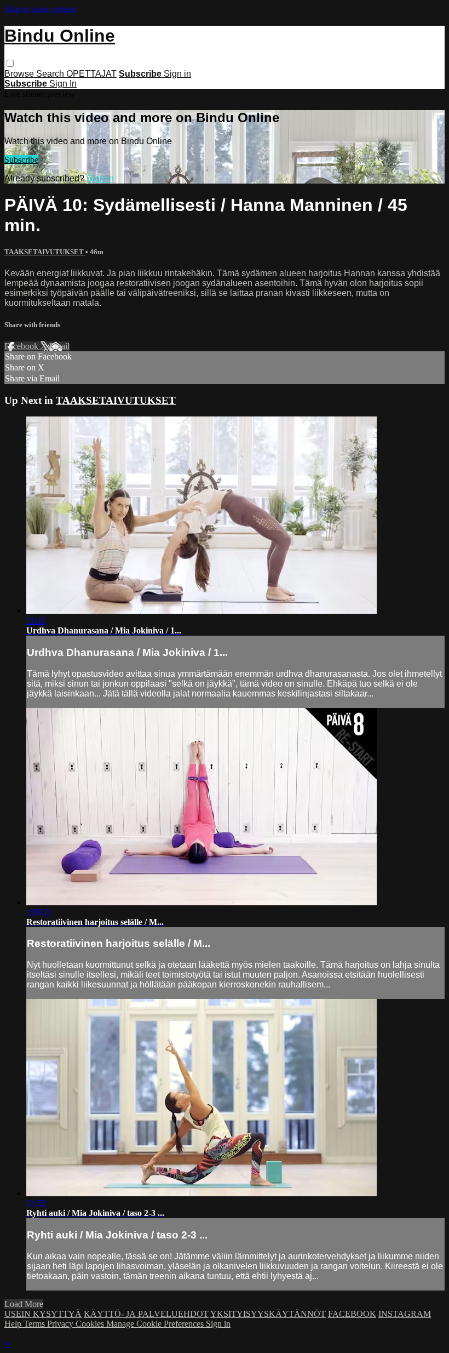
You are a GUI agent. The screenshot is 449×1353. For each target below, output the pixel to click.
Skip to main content (40, 9)
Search (51, 73)
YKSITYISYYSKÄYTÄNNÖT (268, 1313)
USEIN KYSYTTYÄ (43, 1313)
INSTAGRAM (404, 1313)
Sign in (177, 73)
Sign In (63, 83)
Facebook (22, 346)
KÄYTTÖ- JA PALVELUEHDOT (146, 1313)
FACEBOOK (352, 1313)
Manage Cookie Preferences (156, 1323)
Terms (35, 1323)
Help (14, 1323)
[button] (10, 63)
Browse (20, 73)
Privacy (61, 1323)
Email (59, 346)
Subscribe (21, 159)
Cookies (91, 1323)
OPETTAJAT (91, 73)
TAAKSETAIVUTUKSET (44, 252)
